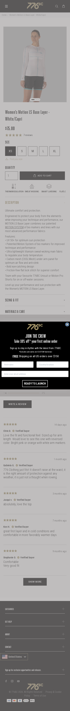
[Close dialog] (67, 324)
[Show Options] (65, 365)
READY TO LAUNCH (35, 383)
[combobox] (51, 365)
